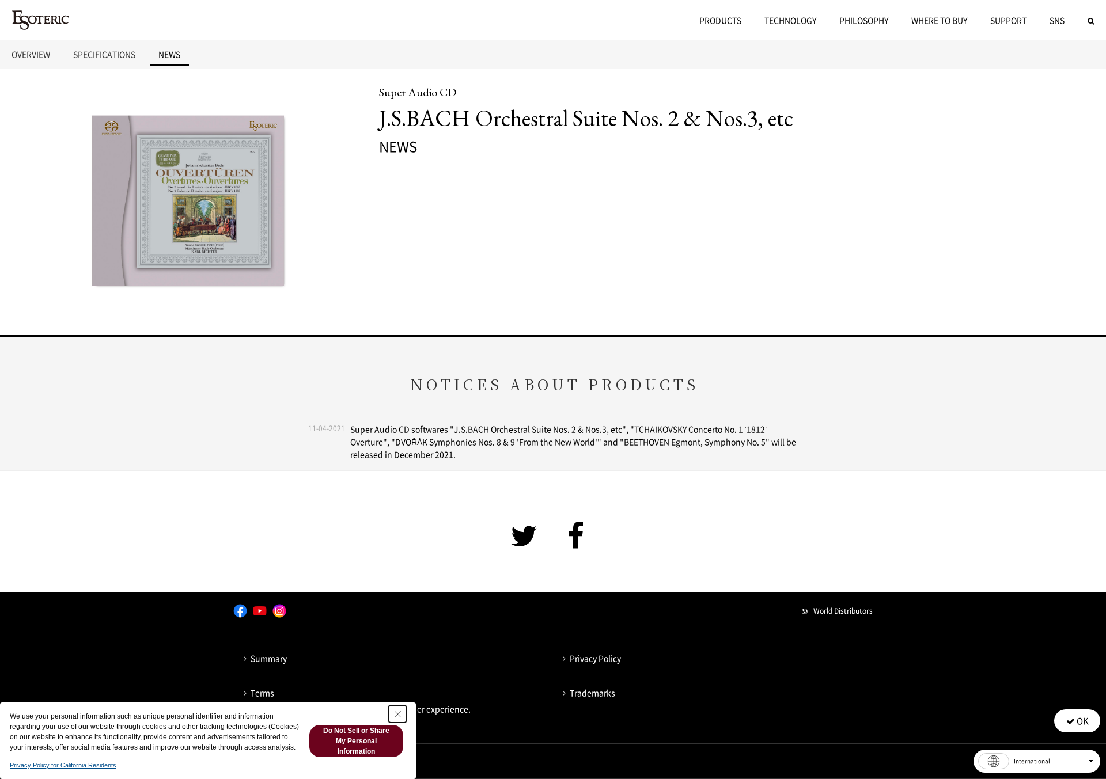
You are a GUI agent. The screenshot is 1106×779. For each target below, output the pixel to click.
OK (1082, 721)
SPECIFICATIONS (104, 54)
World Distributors (843, 611)
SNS (1057, 20)
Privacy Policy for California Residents (63, 765)
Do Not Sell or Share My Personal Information (356, 741)
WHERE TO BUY (939, 20)
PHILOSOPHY (863, 20)
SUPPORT (1008, 20)
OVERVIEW (31, 54)
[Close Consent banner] (397, 714)
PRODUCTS (720, 20)
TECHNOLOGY (790, 20)
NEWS (169, 54)
